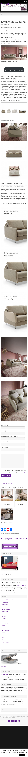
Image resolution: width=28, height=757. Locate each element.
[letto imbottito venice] (10, 549)
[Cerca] (25, 710)
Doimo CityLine (5, 602)
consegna (18, 703)
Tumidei (3, 635)
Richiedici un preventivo (6, 592)
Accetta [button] (22, 755)
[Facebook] (20, 1)
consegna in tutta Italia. (21, 585)
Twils (3, 637)
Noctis (3, 625)
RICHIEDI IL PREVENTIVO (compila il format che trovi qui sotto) (14, 69)
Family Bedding (5, 611)
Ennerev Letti (5, 607)
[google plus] (22, 1)
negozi (22, 582)
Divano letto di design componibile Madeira (6, 539)
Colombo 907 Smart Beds (7, 599)
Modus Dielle (5, 623)
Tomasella (4, 632)
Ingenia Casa (4, 616)
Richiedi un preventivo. (8, 483)
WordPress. (24, 724)
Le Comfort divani (6, 18)
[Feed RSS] (26, 1)
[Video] (24, 1)
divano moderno (16, 533)
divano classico (5, 533)
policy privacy (22, 472)
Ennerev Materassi (6, 609)
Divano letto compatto (20, 538)
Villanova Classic (5, 642)
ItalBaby (3, 618)
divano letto (10, 533)
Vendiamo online (4, 674)
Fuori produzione (5, 614)
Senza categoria (5, 630)
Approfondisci (15, 755)
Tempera (19, 724)
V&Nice (3, 639)
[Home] (1, 18)
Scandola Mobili (5, 628)
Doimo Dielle (5, 604)
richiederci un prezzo (21, 688)
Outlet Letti (5, 4)
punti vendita (4, 688)
